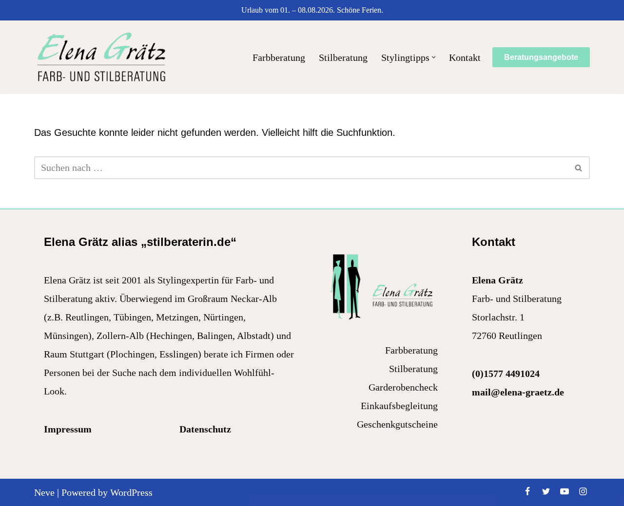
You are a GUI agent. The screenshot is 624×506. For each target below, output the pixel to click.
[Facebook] (527, 491)
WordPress (131, 492)
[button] (433, 57)
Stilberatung (343, 57)
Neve (44, 492)
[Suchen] (579, 167)
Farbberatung (279, 57)
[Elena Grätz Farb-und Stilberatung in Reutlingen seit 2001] (101, 57)
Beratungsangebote (541, 57)
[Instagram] (583, 491)
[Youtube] (564, 491)
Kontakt (465, 57)
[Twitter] (546, 491)
